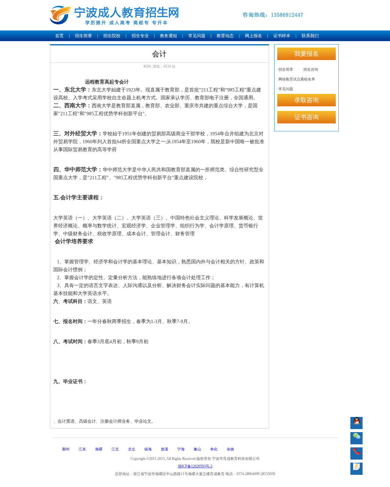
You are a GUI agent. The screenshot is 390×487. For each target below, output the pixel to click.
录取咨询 (306, 100)
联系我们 (310, 36)
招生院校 (111, 36)
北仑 (131, 449)
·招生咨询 (310, 69)
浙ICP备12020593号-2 (195, 466)
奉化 (214, 449)
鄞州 (65, 449)
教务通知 (168, 36)
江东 (82, 449)
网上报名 (253, 36)
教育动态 (225, 36)
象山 (197, 449)
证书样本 (281, 36)
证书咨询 (306, 117)
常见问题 (196, 36)
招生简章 (83, 36)
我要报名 (306, 53)
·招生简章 (285, 69)
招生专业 (140, 36)
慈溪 (164, 449)
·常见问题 (285, 89)
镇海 (148, 449)
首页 (59, 36)
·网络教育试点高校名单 (296, 79)
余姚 (230, 449)
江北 (115, 449)
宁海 (181, 449)
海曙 (98, 449)
